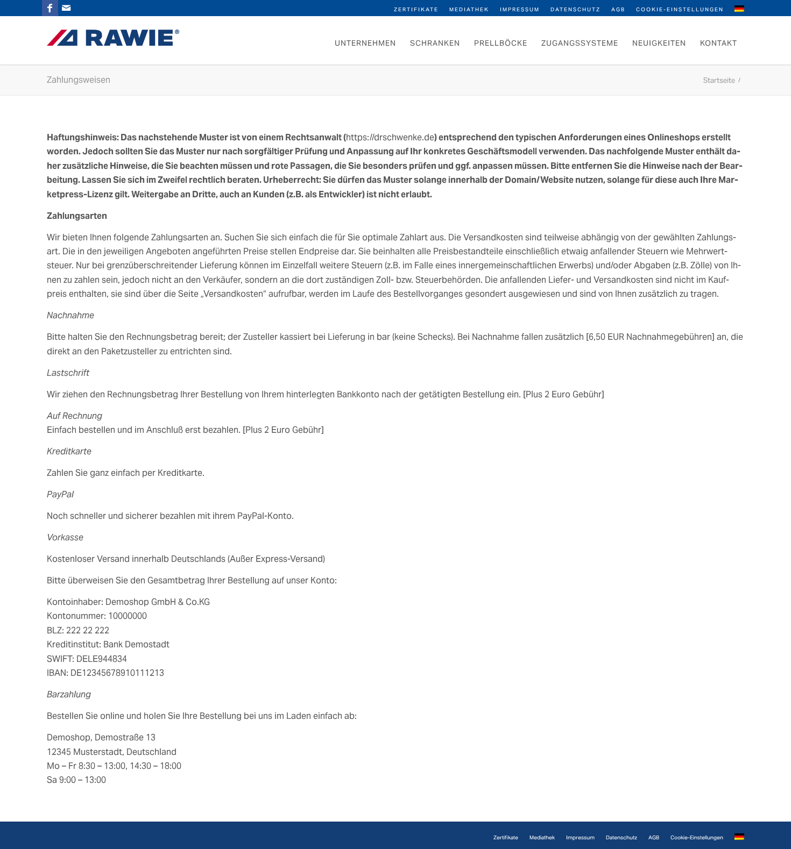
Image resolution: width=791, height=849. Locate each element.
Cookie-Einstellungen (680, 9)
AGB (618, 9)
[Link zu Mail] (66, 8)
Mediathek (469, 9)
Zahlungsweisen (78, 79)
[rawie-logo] (113, 38)
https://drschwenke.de (390, 137)
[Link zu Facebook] (50, 8)
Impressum (520, 9)
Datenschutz (575, 9)
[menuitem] (416, 8)
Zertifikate (416, 9)
